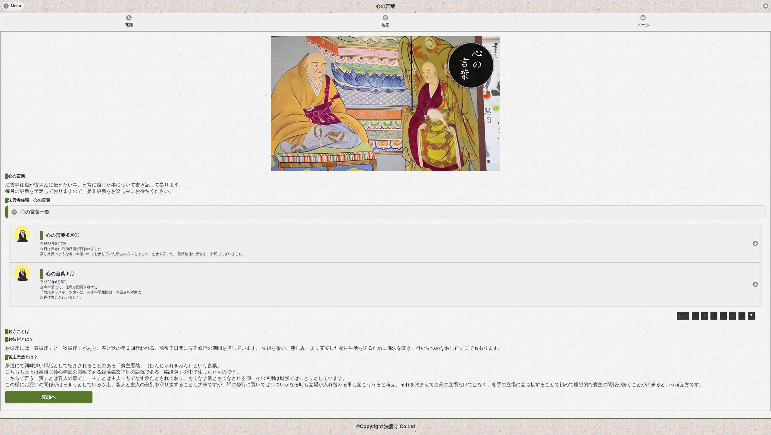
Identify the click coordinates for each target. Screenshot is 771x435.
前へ (683, 316)
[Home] (765, 6)
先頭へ (49, 396)
